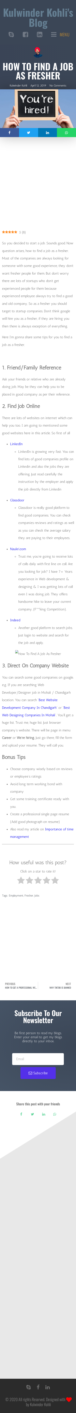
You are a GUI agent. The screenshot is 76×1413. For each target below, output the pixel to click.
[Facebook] (38, 1387)
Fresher (29, 895)
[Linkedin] (47, 1387)
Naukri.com (18, 549)
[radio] (21, 882)
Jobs (36, 895)
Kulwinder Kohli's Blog (38, 17)
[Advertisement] (38, 186)
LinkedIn (16, 444)
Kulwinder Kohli (40, 1404)
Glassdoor (17, 500)
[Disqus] (38, 1211)
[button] (9, 132)
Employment (16, 895)
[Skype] (28, 1387)
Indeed (15, 620)
